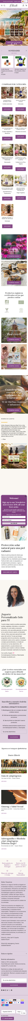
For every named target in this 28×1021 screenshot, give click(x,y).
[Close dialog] (25, 496)
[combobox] (13, 520)
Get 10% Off (14, 523)
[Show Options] (24, 520)
